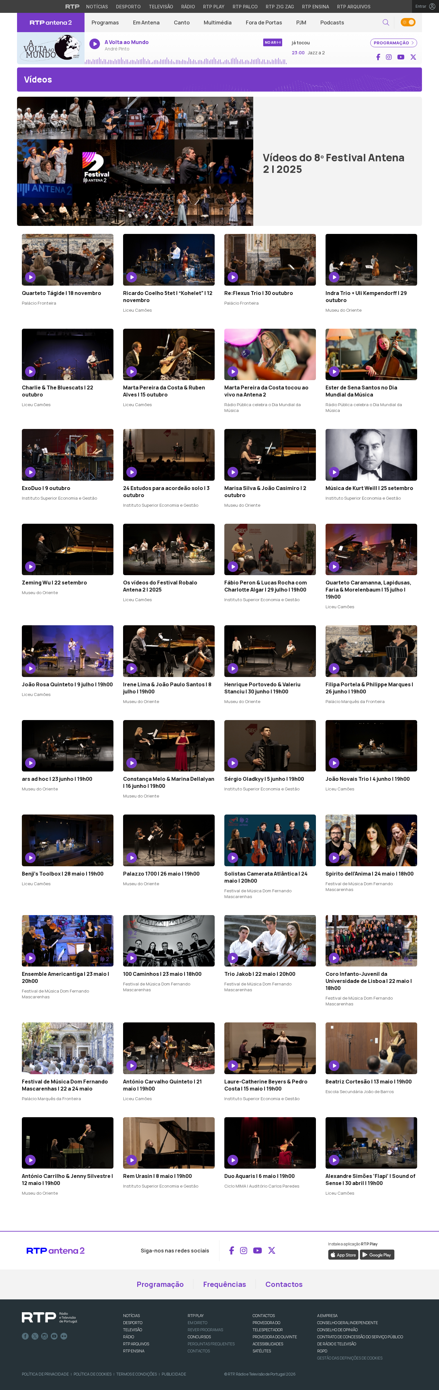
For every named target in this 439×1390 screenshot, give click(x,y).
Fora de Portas (264, 22)
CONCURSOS (199, 1337)
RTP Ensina (315, 6)
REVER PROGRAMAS (205, 1329)
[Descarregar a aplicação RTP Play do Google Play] (377, 1254)
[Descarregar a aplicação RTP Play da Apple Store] (343, 1254)
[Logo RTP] (49, 1317)
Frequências (224, 1284)
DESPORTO (132, 1322)
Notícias (97, 6)
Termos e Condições (136, 1374)
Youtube (54, 1336)
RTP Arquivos (354, 6)
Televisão (161, 6)
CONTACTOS (264, 1315)
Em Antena (146, 22)
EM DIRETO (197, 1322)
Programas (105, 22)
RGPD (322, 1351)
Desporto (128, 6)
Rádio (188, 6)
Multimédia (218, 22)
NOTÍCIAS (131, 1315)
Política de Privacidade (45, 1374)
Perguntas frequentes (211, 1344)
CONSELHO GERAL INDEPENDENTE (347, 1322)
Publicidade (174, 1374)
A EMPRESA (327, 1315)
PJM (301, 22)
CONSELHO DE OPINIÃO (337, 1329)
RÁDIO (128, 1337)
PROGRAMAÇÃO (392, 43)
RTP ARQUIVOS (136, 1344)
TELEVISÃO (132, 1329)
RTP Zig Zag (280, 6)
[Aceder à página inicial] (51, 22)
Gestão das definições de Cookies (349, 1358)
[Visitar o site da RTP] (73, 6)
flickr (63, 1336)
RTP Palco (245, 6)
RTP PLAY (196, 1315)
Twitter (35, 1336)
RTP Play (214, 6)
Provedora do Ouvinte (275, 1337)
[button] (386, 22)
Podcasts (332, 22)
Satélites (262, 1351)
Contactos (284, 1284)
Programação (160, 1284)
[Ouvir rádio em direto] (51, 48)
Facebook (25, 1336)
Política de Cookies (93, 1374)
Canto (182, 22)
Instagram (44, 1336)
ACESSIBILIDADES (268, 1344)
